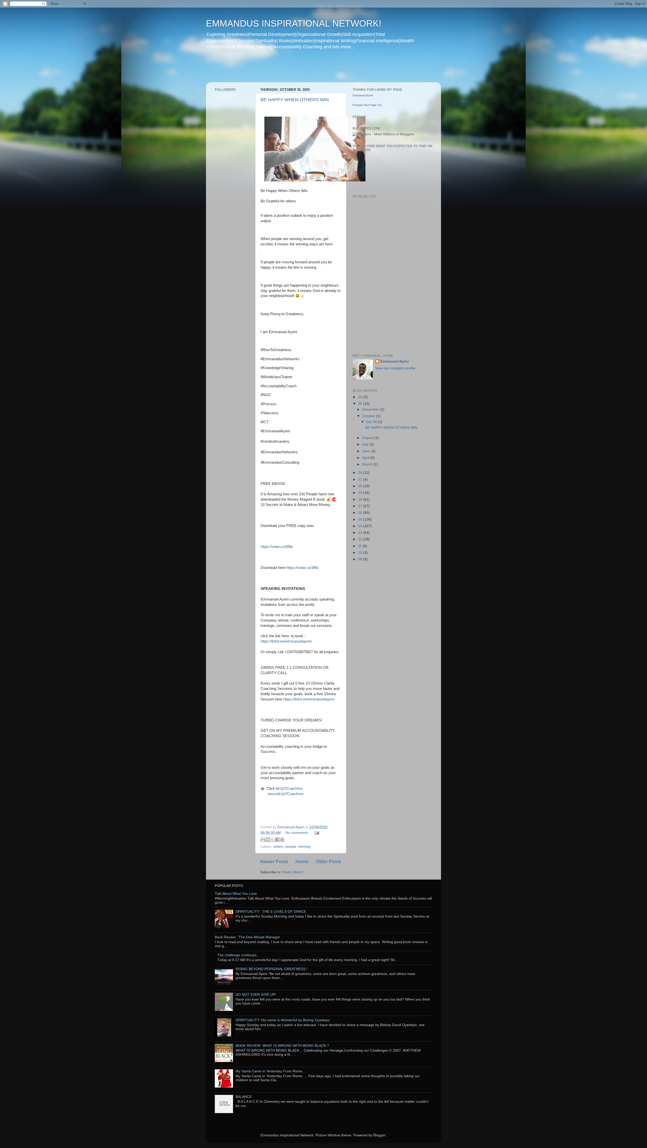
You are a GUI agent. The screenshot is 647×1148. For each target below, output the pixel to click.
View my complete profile (395, 368)
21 (360, 479)
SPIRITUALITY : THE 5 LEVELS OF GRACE (271, 911)
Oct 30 (372, 422)
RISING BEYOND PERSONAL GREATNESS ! (271, 969)
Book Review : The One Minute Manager (247, 937)
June (366, 451)
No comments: (297, 833)
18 (360, 499)
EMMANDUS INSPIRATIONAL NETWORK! (293, 23)
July (365, 444)
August (368, 438)
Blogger (379, 1135)
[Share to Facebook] (277, 839)
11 (360, 546)
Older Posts (328, 861)
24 (360, 473)
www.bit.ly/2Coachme (286, 794)
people (290, 846)
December (371, 409)
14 (360, 526)
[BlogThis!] (267, 839)
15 (360, 519)
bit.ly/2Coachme (289, 788)
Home (302, 861)
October (369, 416)
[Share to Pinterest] (282, 839)
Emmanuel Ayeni (363, 95)
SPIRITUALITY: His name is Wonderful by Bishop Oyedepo (283, 1020)
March (367, 464)
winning (304, 846)
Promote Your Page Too (367, 105)
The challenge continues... (238, 955)
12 (360, 539)
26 (360, 397)
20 (360, 486)
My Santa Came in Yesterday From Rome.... (271, 1071)
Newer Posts (274, 861)
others (278, 846)
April (366, 458)
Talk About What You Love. (236, 894)
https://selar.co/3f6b (277, 547)
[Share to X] (272, 839)
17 (360, 506)
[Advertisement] (303, 69)
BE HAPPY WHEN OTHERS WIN (295, 99)
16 (360, 513)
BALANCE (244, 1097)
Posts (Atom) (292, 872)
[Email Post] (316, 833)
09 (360, 559)
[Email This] (262, 839)
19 (360, 493)
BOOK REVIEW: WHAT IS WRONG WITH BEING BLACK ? (282, 1046)
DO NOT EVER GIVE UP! (256, 994)
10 (360, 553)
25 (360, 404)
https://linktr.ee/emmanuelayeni (286, 641)
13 (360, 533)
